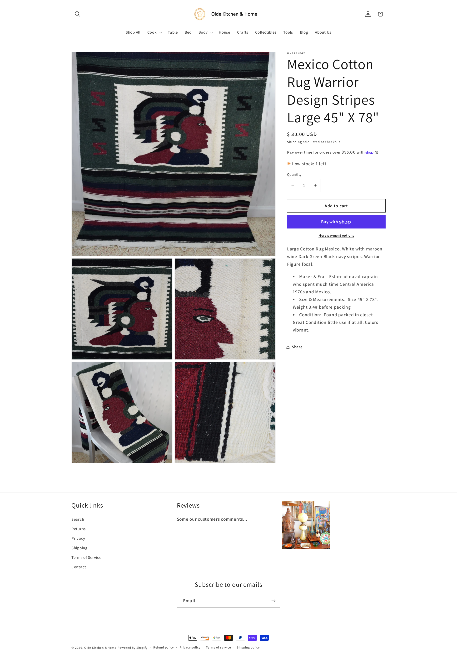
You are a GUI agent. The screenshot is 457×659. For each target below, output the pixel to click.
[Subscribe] (273, 600)
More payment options (336, 235)
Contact (78, 567)
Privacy (78, 538)
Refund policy (163, 647)
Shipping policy (248, 647)
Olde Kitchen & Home (100, 648)
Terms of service (218, 647)
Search (77, 519)
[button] (77, 14)
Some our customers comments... (212, 519)
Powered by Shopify (133, 648)
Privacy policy (189, 647)
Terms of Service (86, 557)
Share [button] (297, 346)
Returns (78, 528)
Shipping (294, 142)
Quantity (294, 174)
